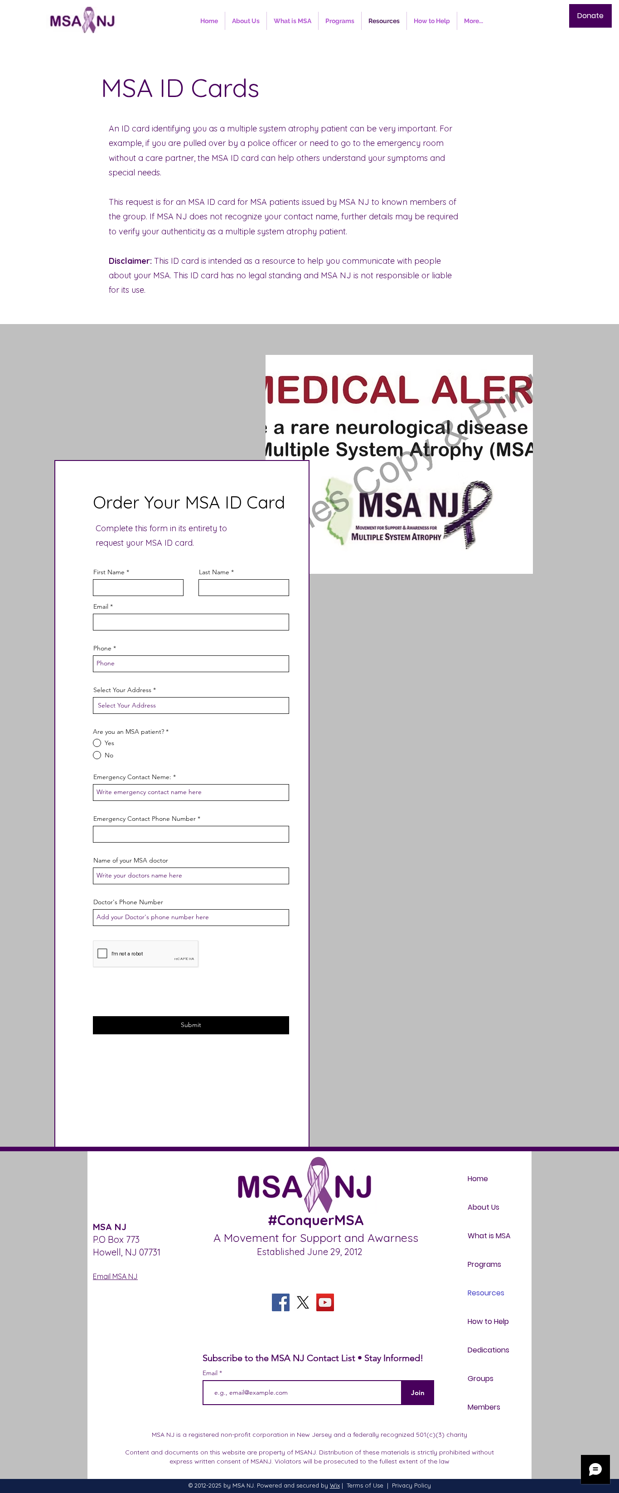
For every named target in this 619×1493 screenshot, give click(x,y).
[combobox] (191, 705)
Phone (102, 648)
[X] (303, 1302)
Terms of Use (365, 1485)
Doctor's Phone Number (128, 902)
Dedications (488, 1350)
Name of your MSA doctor (130, 860)
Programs (484, 1264)
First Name (109, 572)
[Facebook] (281, 1302)
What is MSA (489, 1236)
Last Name (214, 572)
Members (484, 1407)
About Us (483, 1207)
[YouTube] (325, 1302)
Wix (335, 1485)
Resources (486, 1293)
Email (100, 606)
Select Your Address (122, 690)
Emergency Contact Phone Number (144, 818)
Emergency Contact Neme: (132, 777)
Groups (480, 1378)
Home (478, 1178)
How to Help (488, 1321)
